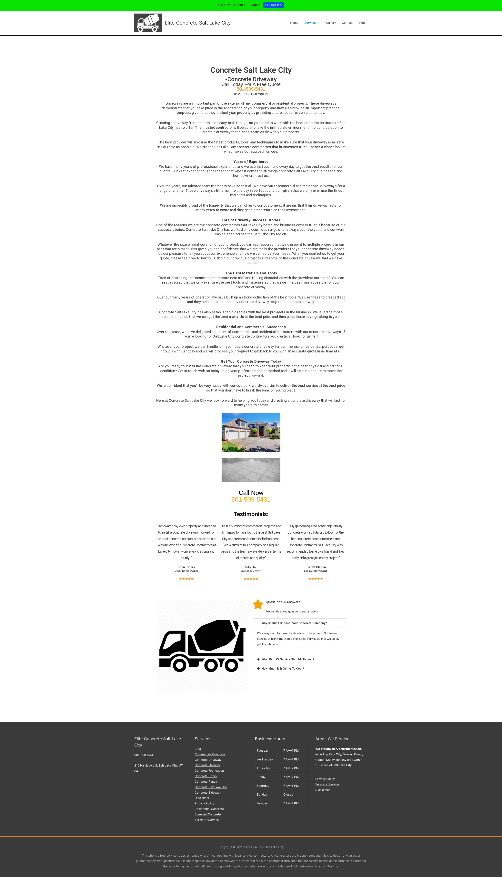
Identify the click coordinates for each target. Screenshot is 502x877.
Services (310, 23)
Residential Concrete (209, 809)
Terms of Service (327, 784)
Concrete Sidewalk (208, 792)
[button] (299, 623)
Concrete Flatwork (207, 765)
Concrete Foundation (209, 770)
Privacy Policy (204, 803)
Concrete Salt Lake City (211, 787)
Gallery (331, 23)
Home (294, 23)
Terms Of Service (207, 820)
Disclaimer (202, 798)
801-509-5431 (144, 755)
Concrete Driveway (208, 760)
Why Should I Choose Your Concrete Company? (294, 623)
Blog (361, 23)
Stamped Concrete (208, 814)
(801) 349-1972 (273, 5)
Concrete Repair (206, 781)
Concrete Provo (206, 776)
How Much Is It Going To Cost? (283, 668)
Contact (347, 23)
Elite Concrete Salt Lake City (198, 23)
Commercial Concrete (210, 754)
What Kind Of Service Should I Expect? (288, 659)
